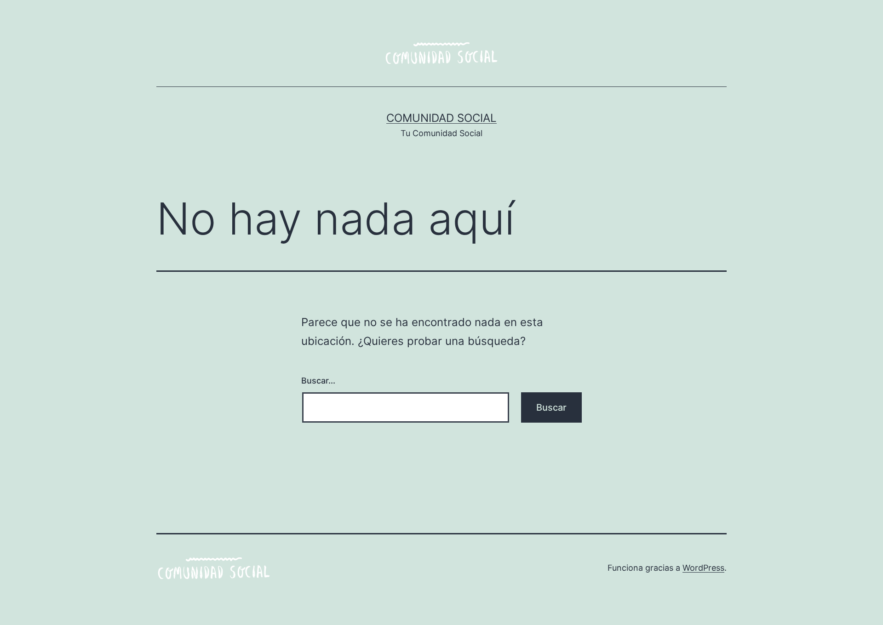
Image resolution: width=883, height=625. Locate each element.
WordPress (703, 568)
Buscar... (318, 380)
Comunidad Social (441, 118)
